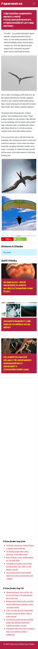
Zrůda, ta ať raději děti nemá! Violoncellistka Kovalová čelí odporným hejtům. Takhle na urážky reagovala (19, 613)
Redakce (19, 236)
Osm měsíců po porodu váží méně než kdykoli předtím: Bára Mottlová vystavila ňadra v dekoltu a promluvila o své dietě (19, 622)
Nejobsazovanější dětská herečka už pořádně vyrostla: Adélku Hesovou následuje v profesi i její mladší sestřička (19, 604)
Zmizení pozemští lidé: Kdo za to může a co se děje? (17, 324)
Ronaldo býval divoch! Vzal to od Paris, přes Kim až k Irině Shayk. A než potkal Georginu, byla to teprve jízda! (19, 595)
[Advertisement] (19, 460)
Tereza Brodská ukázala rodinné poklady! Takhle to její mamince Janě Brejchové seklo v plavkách (19, 575)
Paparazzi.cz (11, 3)
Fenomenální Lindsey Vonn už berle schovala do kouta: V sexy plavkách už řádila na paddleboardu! (20, 631)
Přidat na (20, 239)
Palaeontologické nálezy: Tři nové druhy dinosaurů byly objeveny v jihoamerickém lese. (17, 363)
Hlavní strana (14, 644)
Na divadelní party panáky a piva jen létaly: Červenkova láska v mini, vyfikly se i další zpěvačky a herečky (19, 566)
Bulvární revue (23, 644)
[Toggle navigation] (34, 4)
